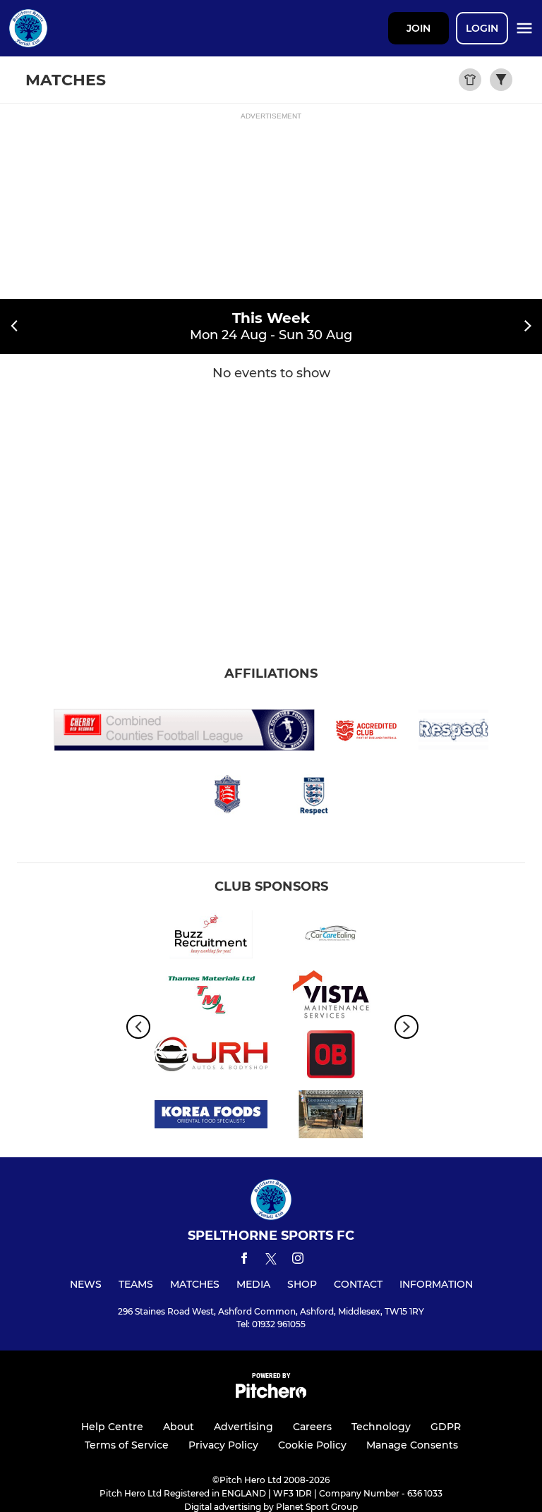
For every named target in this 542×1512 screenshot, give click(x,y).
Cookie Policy (312, 1445)
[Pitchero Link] (271, 1394)
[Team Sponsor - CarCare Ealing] (331, 936)
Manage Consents (412, 1445)
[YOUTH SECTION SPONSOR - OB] (331, 1056)
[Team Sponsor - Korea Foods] (211, 1116)
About (178, 1426)
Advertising (243, 1426)
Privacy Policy (223, 1445)
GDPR (445, 1426)
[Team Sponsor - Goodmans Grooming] (331, 1116)
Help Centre (112, 1426)
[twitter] (271, 1260)
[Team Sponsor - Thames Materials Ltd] (211, 996)
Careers (312, 1426)
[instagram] (298, 1260)
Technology (381, 1426)
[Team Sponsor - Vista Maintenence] (331, 996)
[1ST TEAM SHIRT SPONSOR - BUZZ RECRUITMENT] (211, 936)
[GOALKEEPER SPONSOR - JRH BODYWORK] (211, 1056)
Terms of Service (127, 1445)
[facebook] (244, 1260)
